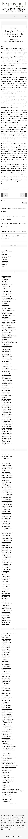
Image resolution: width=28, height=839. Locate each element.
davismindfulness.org (7, 797)
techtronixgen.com (6, 385)
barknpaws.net (5, 305)
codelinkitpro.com (6, 458)
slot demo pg (5, 262)
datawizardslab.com (7, 709)
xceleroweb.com (6, 619)
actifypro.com (5, 685)
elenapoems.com (6, 344)
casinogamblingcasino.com (9, 324)
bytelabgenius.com (6, 394)
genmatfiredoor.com (7, 744)
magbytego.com (6, 480)
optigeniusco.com (6, 668)
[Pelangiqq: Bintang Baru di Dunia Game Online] (24, 195)
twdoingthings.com (6, 354)
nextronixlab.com (6, 572)
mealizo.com (5, 303)
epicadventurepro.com (7, 719)
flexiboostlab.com (6, 692)
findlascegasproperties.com (9, 746)
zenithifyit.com (5, 661)
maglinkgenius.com (7, 506)
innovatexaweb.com (7, 465)
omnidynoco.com (6, 608)
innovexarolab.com (6, 419)
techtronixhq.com (6, 455)
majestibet (19, 827)
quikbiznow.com (6, 617)
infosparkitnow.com (7, 468)
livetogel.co (4, 743)
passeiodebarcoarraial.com (8, 293)
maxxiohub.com (6, 663)
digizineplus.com (6, 559)
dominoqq (4, 257)
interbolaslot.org (6, 279)
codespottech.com (6, 371)
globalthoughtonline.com (8, 310)
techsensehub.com (6, 461)
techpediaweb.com (7, 392)
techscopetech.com (7, 528)
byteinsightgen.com (7, 414)
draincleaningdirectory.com (8, 327)
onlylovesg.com (6, 755)
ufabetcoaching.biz (6, 796)
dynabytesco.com (6, 705)
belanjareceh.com (6, 288)
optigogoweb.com (6, 620)
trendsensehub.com (7, 731)
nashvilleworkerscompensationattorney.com (13, 791)
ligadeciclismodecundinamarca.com (11, 789)
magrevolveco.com (6, 431)
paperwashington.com (7, 770)
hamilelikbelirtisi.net (7, 697)
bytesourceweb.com (7, 426)
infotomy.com (5, 368)
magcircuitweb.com (7, 388)
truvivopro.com (5, 656)
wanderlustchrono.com (8, 727)
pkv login (19, 817)
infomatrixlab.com (6, 542)
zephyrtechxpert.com (7, 519)
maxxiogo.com (5, 581)
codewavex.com (6, 509)
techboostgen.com (6, 460)
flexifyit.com (5, 579)
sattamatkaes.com (6, 318)
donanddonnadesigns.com (8, 750)
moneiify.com (5, 312)
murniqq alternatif (12, 820)
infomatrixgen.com (6, 417)
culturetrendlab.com (7, 729)
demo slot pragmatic (7, 250)
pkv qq (13, 815)
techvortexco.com (6, 470)
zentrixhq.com (5, 574)
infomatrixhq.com (6, 499)
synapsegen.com (6, 595)
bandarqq (4, 254)
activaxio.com (5, 704)
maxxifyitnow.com (6, 566)
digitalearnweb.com (7, 277)
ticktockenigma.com (7, 733)
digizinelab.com (6, 523)
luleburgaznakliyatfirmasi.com (9, 335)
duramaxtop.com (6, 351)
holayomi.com (5, 787)
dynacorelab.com (6, 652)
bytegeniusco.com (6, 404)
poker (3, 252)
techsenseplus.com (6, 407)
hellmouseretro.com (7, 346)
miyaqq (24, 827)
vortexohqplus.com (7, 693)
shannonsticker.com (7, 289)
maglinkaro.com (6, 535)
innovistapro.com (6, 690)
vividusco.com (5, 657)
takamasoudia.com (6, 353)
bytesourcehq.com (6, 485)
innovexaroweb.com (7, 531)
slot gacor (12, 825)
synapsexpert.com (6, 613)
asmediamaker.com (7, 308)
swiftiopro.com (5, 695)
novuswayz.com (6, 683)
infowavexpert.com (6, 402)
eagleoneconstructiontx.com (9, 751)
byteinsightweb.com (7, 380)
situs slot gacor (14, 818)
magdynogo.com (6, 445)
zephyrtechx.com (6, 680)
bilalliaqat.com (5, 775)
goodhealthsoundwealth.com (9, 342)
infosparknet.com (6, 564)
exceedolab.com (6, 702)
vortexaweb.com (6, 666)
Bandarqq (14, 28)
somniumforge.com (7, 332)
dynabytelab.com (6, 642)
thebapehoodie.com (7, 337)
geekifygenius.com (6, 736)
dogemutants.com (6, 349)
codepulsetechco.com (7, 489)
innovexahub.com (6, 651)
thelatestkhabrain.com (7, 298)
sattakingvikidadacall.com (8, 762)
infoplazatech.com (6, 473)
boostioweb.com (6, 637)
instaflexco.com (6, 688)
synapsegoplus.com (7, 550)
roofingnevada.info (6, 782)
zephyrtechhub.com (7, 610)
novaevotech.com (6, 502)
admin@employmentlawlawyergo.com (15, 41)
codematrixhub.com (7, 405)
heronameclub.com (7, 363)
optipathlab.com (6, 640)
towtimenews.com (6, 325)
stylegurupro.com (6, 707)
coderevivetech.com (7, 429)
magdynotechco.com (7, 467)
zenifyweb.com (5, 741)
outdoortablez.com (7, 366)
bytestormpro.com (6, 726)
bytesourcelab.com (7, 562)
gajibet (3, 829)
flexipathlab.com (6, 596)
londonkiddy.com (6, 794)
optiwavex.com (5, 607)
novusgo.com (5, 724)
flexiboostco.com (6, 635)
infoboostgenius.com (7, 409)
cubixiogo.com (5, 601)
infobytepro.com (6, 478)
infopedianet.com (6, 552)
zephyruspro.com (6, 569)
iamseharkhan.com (6, 296)
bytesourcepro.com (7, 538)
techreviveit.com (6, 400)
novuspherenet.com (7, 603)
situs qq (3, 817)
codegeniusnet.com (7, 482)
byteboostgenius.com (7, 549)
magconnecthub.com (7, 547)
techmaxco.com (6, 700)
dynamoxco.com (6, 586)
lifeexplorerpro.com (7, 722)
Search (3, 200)
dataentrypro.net (6, 282)
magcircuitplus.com (7, 436)
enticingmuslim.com (7, 341)
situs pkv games (5, 825)
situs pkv (22, 815)
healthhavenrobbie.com (8, 748)
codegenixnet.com (6, 424)
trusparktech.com (6, 673)
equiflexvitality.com (6, 753)
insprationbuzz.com (7, 291)
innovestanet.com (6, 576)
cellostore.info (5, 306)
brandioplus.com (6, 591)
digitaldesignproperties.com (9, 300)
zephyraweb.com (6, 664)
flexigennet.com (6, 361)
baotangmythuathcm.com (8, 329)
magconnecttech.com (7, 739)
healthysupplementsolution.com (10, 370)
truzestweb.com (6, 612)
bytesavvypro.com (6, 412)
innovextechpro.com (7, 387)
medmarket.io (5, 364)
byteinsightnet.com (6, 487)
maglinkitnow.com (6, 378)
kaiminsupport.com (7, 286)
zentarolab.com (6, 615)
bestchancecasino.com (7, 774)
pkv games (5, 188)
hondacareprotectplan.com (9, 322)
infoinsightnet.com (6, 484)
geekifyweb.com (6, 472)
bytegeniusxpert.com (7, 475)
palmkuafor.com (6, 281)
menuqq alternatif (6, 815)
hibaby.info (4, 768)
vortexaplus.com (6, 600)
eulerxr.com (5, 734)
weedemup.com (6, 772)
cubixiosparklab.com (7, 501)
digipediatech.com (6, 376)
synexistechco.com (6, 654)
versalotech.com (6, 698)
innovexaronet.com (6, 496)
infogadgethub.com (7, 456)
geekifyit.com (5, 317)
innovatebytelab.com (7, 477)
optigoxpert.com (6, 681)
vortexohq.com (5, 717)
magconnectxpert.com (8, 514)
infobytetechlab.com (7, 421)
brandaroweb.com (6, 622)
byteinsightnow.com (7, 428)
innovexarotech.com (7, 433)
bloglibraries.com (6, 334)
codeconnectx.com (7, 492)
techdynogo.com (6, 373)
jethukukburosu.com (7, 330)
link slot (15, 817)
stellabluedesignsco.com (8, 356)
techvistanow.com (6, 497)
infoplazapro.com (6, 399)
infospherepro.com (6, 714)
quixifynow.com (6, 567)
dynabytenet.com (6, 537)
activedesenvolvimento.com (9, 756)
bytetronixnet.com (6, 440)
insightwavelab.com (7, 721)
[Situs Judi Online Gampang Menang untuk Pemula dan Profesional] (14, 5)
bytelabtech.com (6, 463)
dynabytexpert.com (7, 578)
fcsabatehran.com (6, 347)
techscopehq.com (6, 557)
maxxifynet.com (6, 649)
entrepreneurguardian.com (9, 767)
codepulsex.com (6, 526)
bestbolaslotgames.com (8, 763)
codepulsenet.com (6, 554)
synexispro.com (6, 786)
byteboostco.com (6, 511)
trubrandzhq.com (6, 674)
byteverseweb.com (6, 545)
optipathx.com (5, 571)
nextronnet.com (6, 584)
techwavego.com (6, 525)
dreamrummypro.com (7, 284)
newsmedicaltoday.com (8, 780)
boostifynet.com (6, 676)
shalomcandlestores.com (8, 315)
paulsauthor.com (6, 358)
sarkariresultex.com (6, 301)
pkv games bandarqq (7, 256)
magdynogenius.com (7, 382)
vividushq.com (5, 598)
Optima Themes (18, 836)
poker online (5, 261)
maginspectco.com (7, 443)
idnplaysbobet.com (7, 760)
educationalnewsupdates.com (9, 634)
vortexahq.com (5, 659)
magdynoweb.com (6, 530)
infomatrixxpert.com (7, 494)
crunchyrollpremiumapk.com (9, 320)
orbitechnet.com (6, 605)
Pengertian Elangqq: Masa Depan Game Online (14, 231)
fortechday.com (6, 801)
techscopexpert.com (7, 390)
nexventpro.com (6, 678)
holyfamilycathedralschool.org (9, 792)
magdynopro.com (6, 397)
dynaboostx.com (6, 686)
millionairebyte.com (7, 799)
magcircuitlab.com (6, 508)
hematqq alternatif (7, 824)
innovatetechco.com (7, 395)
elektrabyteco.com (6, 513)
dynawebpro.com (6, 593)
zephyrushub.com (6, 639)
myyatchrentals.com (7, 313)
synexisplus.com (6, 645)
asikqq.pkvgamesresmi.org (13, 829)
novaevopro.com (6, 671)
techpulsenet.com (6, 518)
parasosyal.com (6, 339)
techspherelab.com (7, 540)
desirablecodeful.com (7, 359)
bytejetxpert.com (6, 441)
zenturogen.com (6, 588)
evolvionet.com (5, 644)
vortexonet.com (6, 647)
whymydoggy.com (6, 276)
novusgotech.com (6, 583)
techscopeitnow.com (7, 438)
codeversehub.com (6, 543)
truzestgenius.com (6, 516)
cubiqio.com (5, 710)
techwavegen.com (6, 411)
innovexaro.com (6, 560)
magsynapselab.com (7, 383)
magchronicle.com (6, 375)
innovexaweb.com (6, 590)
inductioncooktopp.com (8, 779)
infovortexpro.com (6, 434)
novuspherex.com (6, 669)
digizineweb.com (6, 490)
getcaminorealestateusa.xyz (9, 803)
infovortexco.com (6, 521)
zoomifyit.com (5, 624)
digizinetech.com (6, 416)
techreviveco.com (6, 533)
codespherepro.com (7, 423)
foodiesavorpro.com (7, 715)
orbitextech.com (6, 738)
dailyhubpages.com (7, 758)
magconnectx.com (6, 784)
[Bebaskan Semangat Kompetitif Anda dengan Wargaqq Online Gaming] (4, 195)
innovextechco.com (7, 504)
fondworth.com (6, 294)
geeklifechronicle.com (7, 712)
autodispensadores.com (8, 777)
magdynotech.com (6, 555)
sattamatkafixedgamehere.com (10, 765)
